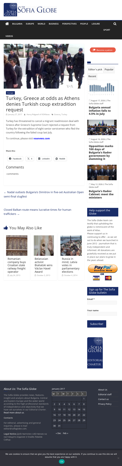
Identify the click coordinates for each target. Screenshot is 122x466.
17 (59, 415)
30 (54, 425)
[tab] (95, 70)
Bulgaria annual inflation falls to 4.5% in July (100, 111)
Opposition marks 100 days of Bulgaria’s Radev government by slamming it (101, 152)
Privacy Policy (104, 404)
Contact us (103, 399)
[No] (118, 458)
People (84, 23)
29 (84, 420)
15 (84, 409)
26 (69, 420)
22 (84, 415)
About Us (102, 389)
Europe (30, 23)
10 (59, 409)
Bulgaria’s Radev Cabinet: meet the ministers (101, 194)
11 (64, 409)
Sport (106, 29)
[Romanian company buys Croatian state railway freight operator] (17, 237)
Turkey (64, 114)
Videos (9, 36)
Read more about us (14, 412)
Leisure (96, 23)
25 (64, 420)
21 (79, 415)
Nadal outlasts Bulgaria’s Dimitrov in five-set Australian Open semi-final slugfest (44, 194)
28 (79, 420)
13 (74, 409)
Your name (92, 310)
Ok (61, 461)
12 (69, 409)
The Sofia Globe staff (99, 140)
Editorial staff (104, 394)
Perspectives (69, 23)
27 (74, 420)
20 (74, 415)
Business (54, 23)
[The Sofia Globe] (7, 24)
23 (54, 420)
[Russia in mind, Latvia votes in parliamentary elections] (71, 237)
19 (69, 415)
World (41, 23)
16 (54, 415)
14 (79, 409)
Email (91, 299)
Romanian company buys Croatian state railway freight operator (17, 265)
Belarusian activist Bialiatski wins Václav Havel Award (44, 265)
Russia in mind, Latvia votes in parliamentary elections (70, 265)
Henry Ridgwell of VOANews (38, 114)
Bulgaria (17, 23)
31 (59, 425)
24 (59, 420)
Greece (57, 114)
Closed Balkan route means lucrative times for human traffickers (37, 212)
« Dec (58, 433)
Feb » (65, 433)
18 (64, 415)
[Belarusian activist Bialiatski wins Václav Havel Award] (44, 237)
